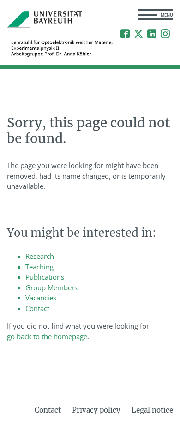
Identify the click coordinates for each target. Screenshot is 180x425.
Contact (37, 308)
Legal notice (152, 410)
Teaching (39, 266)
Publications (44, 276)
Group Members (51, 287)
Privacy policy (96, 410)
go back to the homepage (47, 336)
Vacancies (40, 297)
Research (39, 256)
